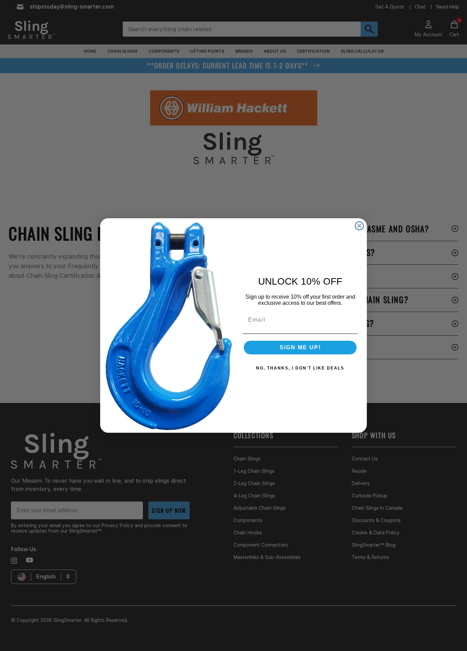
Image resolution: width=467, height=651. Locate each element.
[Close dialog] (359, 226)
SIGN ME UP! (300, 347)
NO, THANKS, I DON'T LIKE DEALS (300, 368)
